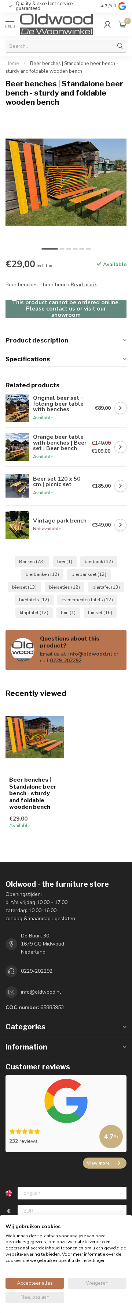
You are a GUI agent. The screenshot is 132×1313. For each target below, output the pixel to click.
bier (64, 561)
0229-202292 (65, 660)
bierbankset (89, 574)
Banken (32, 561)
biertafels (34, 599)
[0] (122, 24)
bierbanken (42, 574)
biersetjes (64, 587)
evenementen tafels (87, 599)
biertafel (106, 587)
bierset (24, 587)
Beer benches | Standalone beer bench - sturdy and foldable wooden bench (32, 793)
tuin (68, 612)
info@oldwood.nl (90, 653)
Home (12, 63)
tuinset (100, 612)
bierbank (99, 561)
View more (98, 1163)
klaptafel (34, 612)
